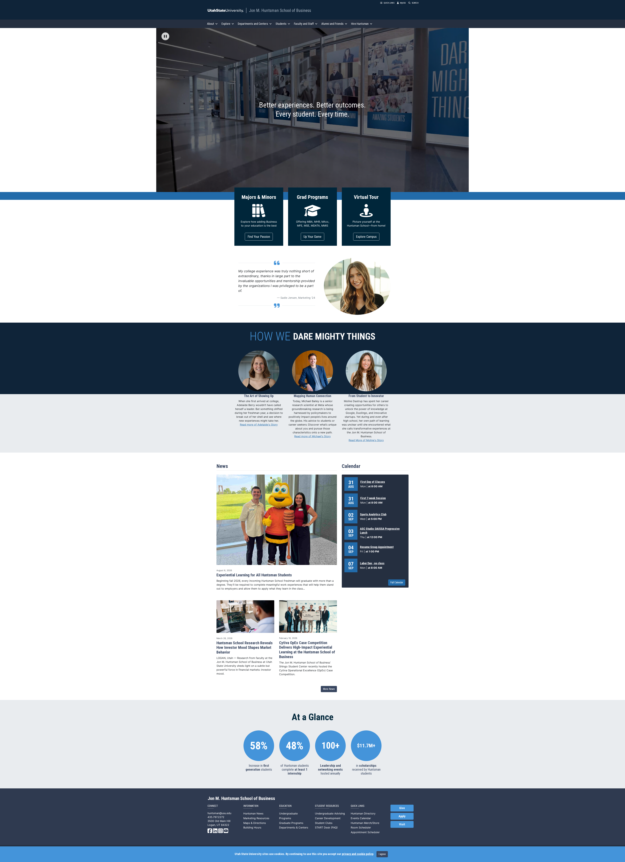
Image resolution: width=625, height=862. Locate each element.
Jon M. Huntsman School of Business (280, 10)
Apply (402, 816)
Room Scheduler (361, 827)
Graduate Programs (291, 823)
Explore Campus (366, 237)
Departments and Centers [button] (253, 23)
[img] (165, 36)
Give (402, 808)
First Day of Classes (372, 482)
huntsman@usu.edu (219, 813)
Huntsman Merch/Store (365, 823)
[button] (165, 36)
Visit (402, 824)
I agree (382, 854)
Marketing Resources (256, 818)
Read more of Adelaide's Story (259, 424)
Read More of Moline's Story (366, 440)
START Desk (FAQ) (326, 827)
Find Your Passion (259, 237)
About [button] (210, 23)
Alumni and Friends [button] (332, 23)
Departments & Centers (293, 827)
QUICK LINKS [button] (389, 3)
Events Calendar (361, 818)
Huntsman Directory (363, 813)
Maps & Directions (254, 823)
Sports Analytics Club (373, 514)
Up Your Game (312, 237)
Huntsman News (253, 813)
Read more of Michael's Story (312, 436)
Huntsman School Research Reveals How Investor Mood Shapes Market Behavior (244, 648)
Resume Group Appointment (377, 547)
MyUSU (403, 3)
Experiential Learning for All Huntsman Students (254, 575)
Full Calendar (396, 582)
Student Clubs (323, 823)
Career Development (327, 818)
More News (329, 689)
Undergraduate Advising (330, 813)
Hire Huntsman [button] (360, 23)
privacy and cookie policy (357, 854)
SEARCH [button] (415, 3)
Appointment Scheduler (365, 832)
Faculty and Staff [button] (304, 23)
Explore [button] (226, 23)
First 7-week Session (373, 498)
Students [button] (281, 23)
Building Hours (252, 827)
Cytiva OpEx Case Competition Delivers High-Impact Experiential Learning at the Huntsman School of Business (307, 650)
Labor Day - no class (372, 563)
